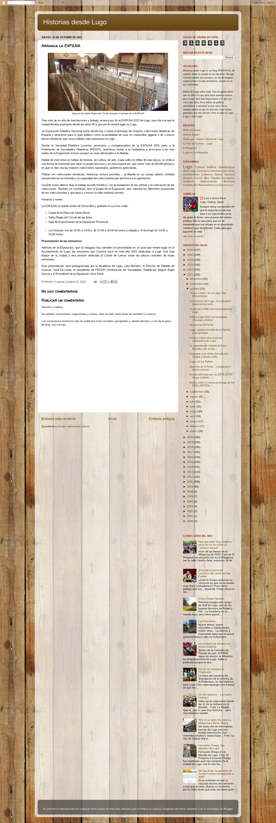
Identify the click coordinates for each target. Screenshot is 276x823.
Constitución (190, 185)
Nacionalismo (206, 185)
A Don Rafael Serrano (211, 598)
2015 (190, 462)
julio (193, 401)
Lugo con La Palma (201, 361)
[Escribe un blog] (105, 282)
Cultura (199, 167)
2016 (190, 457)
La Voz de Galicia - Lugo (197, 143)
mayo (194, 411)
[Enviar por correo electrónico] (101, 282)
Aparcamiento (208, 181)
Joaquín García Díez (196, 178)
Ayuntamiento (191, 174)
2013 (190, 471)
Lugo (187, 166)
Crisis (231, 171)
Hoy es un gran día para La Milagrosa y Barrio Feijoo (214, 721)
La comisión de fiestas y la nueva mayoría (214, 645)
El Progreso (190, 148)
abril (193, 416)
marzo (194, 421)
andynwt (192, 808)
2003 (190, 506)
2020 (190, 437)
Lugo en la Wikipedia (195, 152)
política (211, 167)
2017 (190, 452)
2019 (190, 442)
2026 (190, 250)
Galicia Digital (191, 134)
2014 (190, 466)
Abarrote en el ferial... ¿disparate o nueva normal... (210, 368)
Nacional (229, 174)
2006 (190, 491)
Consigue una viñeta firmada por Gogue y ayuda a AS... (208, 355)
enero (194, 431)
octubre (195, 288)
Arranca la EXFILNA (201, 324)
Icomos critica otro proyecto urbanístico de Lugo (205, 339)
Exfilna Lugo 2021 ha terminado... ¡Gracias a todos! (209, 318)
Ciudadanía (221, 185)
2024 (190, 259)
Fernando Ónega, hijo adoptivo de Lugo (211, 747)
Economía (203, 171)
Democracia (227, 167)
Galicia (218, 174)
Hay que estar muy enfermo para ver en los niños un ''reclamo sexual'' (215, 544)
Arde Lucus (190, 171)
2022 (190, 269)
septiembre (197, 391)
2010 (190, 486)
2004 (190, 501)
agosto (194, 396)
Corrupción (228, 178)
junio (193, 406)
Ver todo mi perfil (193, 236)
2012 (190, 476)
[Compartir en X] (109, 282)
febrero (195, 426)
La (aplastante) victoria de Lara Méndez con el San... (208, 347)
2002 (190, 511)
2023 (190, 264)
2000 (190, 521)
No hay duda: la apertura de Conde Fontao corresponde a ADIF (216, 773)
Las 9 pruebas (207, 621)
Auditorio (188, 181)
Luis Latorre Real (215, 198)
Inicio (112, 419)
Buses (231, 185)
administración (218, 171)
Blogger (228, 808)
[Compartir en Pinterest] (116, 282)
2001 (190, 516)
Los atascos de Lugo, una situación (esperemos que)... (210, 302)
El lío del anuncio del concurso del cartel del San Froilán (214, 573)
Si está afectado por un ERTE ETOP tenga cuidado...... (211, 376)
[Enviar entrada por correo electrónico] (94, 281)
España (215, 178)
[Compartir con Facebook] (112, 282)
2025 (190, 254)
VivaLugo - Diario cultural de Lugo (203, 139)
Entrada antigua (162, 419)
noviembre (197, 283)
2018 (190, 447)
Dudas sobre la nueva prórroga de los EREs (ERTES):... (212, 384)
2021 (190, 274)
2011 (190, 481)
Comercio (207, 174)
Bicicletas (229, 181)
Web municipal (192, 130)
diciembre (196, 278)
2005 (190, 496)
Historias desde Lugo (75, 22)
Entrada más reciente (58, 419)
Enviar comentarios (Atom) (74, 426)
